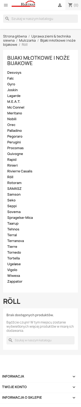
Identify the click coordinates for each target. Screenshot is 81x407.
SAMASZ (14, 189)
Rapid (11, 159)
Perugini (14, 142)
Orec (11, 125)
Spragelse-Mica (20, 218)
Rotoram (14, 183)
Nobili (11, 119)
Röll (10, 177)
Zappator (14, 281)
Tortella (13, 258)
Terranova (15, 241)
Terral (12, 235)
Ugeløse (14, 264)
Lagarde (14, 96)
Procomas (15, 148)
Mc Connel (15, 107)
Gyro (11, 84)
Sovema (14, 212)
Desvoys (14, 72)
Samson (14, 194)
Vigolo (12, 270)
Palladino (14, 130)
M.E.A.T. (13, 101)
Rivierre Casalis (19, 171)
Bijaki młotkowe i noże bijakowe (38, 60)
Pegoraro (14, 136)
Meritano (14, 113)
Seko (11, 200)
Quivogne (15, 154)
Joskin (12, 90)
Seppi (12, 206)
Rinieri (12, 165)
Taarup (12, 223)
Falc (10, 78)
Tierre (12, 247)
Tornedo (14, 252)
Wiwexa (13, 276)
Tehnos (13, 229)
